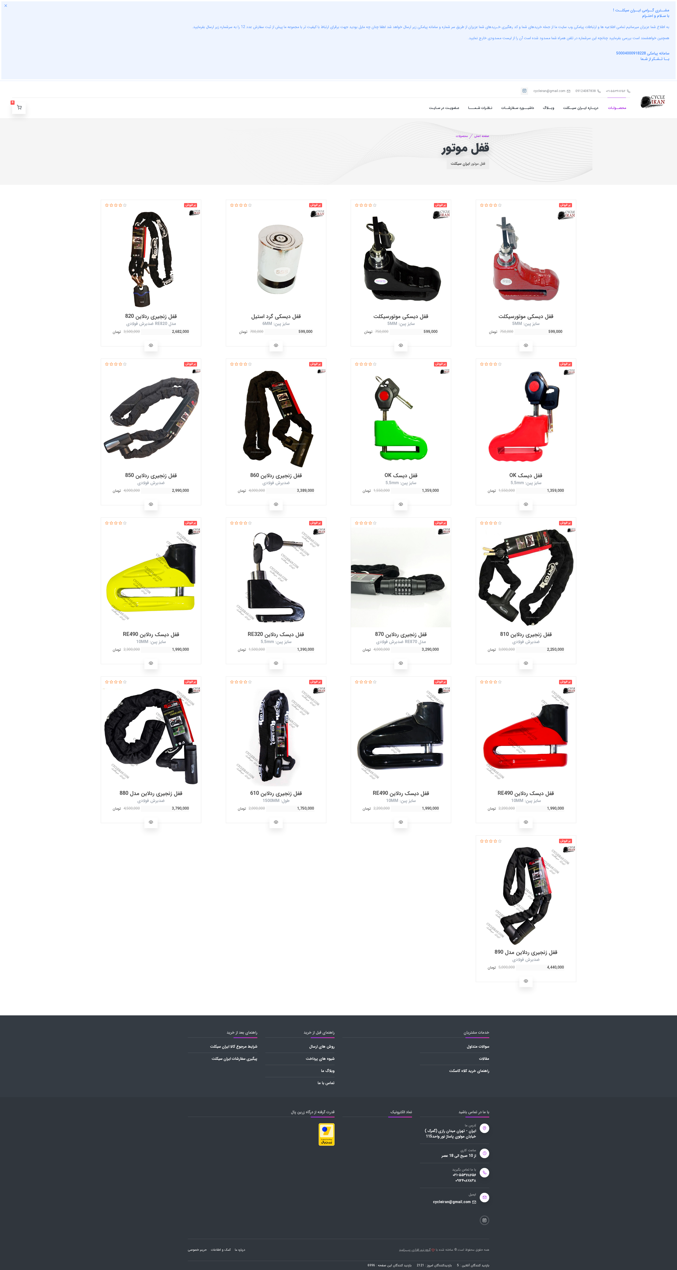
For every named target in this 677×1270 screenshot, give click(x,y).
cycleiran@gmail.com (549, 91)
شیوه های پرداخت (320, 1059)
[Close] (5, 5)
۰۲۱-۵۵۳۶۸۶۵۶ (615, 91)
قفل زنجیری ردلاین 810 (526, 634)
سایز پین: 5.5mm (526, 483)
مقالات (484, 1059)
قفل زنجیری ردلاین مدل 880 (151, 793)
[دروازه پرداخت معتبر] (327, 1134)
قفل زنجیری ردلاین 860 (276, 475)
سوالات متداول (478, 1046)
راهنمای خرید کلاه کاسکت (469, 1071)
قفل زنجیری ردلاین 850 (151, 475)
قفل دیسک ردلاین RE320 (276, 634)
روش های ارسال (322, 1046)
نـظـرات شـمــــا (480, 108)
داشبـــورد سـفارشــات (517, 108)
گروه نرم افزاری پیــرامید (415, 1250)
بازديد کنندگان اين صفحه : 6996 (389, 1265)
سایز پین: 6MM (276, 323)
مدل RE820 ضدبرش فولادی (151, 323)
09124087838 (585, 91)
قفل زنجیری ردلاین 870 (401, 634)
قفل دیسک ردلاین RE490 (151, 634)
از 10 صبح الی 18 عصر (459, 1156)
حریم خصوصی (197, 1249)
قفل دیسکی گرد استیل (276, 316)
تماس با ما (326, 1083)
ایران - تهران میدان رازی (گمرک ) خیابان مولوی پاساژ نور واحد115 (450, 1133)
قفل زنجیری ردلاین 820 (151, 316)
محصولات (462, 136)
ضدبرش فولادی (276, 483)
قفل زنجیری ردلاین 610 (276, 793)
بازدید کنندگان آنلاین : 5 (473, 1265)
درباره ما (240, 1249)
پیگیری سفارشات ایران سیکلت (234, 1059)
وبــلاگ (548, 108)
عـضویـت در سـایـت (444, 108)
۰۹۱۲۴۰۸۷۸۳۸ (465, 1181)
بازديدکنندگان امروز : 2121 (434, 1265)
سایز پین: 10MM (151, 642)
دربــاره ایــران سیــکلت (580, 108)
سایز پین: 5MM (525, 323)
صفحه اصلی (481, 136)
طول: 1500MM (276, 800)
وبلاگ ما (328, 1071)
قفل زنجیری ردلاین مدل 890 (526, 952)
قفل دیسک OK (525, 475)
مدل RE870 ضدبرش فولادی (401, 642)
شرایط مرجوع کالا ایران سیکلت (233, 1046)
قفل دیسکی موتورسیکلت (526, 316)
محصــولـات (616, 108)
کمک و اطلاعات (221, 1249)
